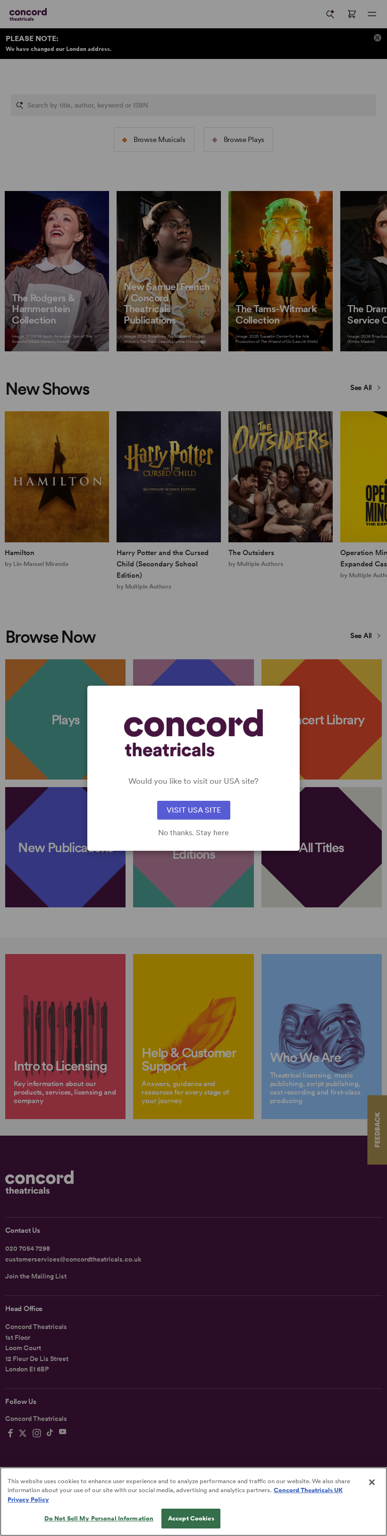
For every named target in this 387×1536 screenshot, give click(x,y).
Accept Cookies (191, 1518)
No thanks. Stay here (193, 833)
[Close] (372, 1482)
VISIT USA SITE (194, 809)
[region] (193, 1501)
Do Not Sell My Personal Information (99, 1518)
